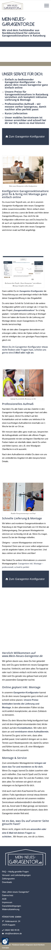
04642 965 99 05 (12, 930)
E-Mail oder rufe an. (23, 352)
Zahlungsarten (8, 878)
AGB (4, 899)
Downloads (7, 882)
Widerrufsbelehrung (10, 909)
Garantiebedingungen (11, 906)
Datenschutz (7, 895)
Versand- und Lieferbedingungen (16, 875)
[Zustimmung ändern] (5, 941)
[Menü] (45, 5)
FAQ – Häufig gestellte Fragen (15, 871)
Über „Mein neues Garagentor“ (15, 892)
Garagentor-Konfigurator (26, 692)
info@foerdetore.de (13, 933)
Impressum (7, 902)
